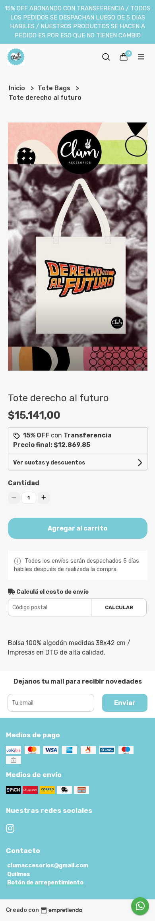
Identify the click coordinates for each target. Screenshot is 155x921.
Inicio (18, 88)
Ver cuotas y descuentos (49, 462)
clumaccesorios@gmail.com (47, 865)
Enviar (125, 703)
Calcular (119, 607)
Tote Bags (55, 88)
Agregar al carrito (77, 528)
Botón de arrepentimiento (45, 882)
